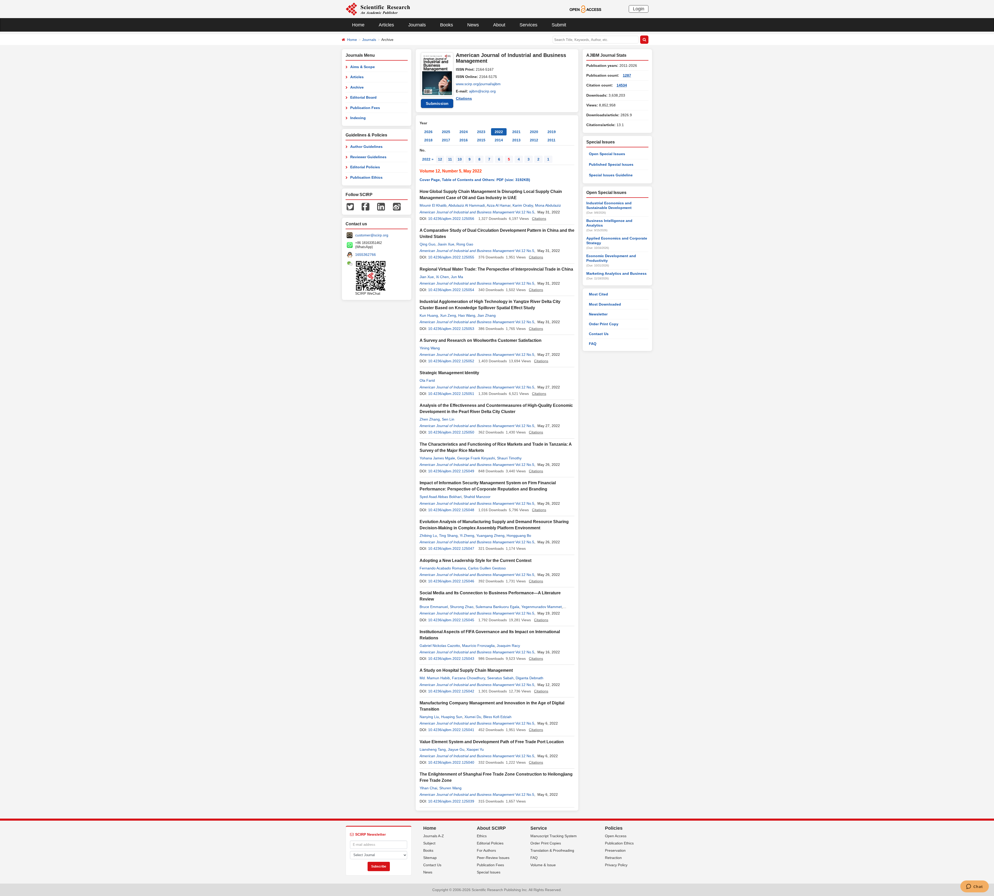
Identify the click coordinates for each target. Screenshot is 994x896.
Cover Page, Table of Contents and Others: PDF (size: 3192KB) (475, 180)
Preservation (615, 850)
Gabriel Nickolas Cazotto (440, 646)
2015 (481, 140)
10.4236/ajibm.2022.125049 (451, 471)
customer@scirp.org (371, 235)
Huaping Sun (451, 717)
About (499, 24)
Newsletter (598, 314)
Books (446, 24)
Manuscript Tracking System (553, 836)
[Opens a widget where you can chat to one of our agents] (974, 886)
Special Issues (488, 872)
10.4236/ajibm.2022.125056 (451, 218)
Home (358, 24)
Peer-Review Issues (493, 858)
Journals (417, 24)
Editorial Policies (365, 167)
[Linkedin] (381, 206)
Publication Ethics (366, 177)
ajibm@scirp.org (482, 91)
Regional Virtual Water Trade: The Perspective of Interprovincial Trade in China (496, 269)
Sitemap (430, 858)
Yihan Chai (428, 788)
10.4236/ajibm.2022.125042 (451, 691)
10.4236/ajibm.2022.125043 (451, 658)
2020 (534, 132)
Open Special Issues (607, 154)
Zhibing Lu (428, 535)
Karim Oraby (523, 205)
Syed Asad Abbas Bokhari (441, 497)
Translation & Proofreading (552, 850)
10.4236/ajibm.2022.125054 (451, 290)
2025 (446, 132)
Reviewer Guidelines (368, 157)
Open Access (615, 836)
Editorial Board (363, 97)
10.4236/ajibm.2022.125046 (451, 581)
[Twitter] (350, 206)
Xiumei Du (472, 717)
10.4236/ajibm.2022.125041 (451, 730)
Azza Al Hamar (498, 205)
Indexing (358, 118)
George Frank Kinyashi (476, 458)
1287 (627, 75)
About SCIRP (491, 828)
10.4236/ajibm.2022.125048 (451, 510)
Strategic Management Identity (449, 373)
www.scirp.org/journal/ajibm (478, 84)
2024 (463, 132)
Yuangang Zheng (490, 535)
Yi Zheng (467, 535)
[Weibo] (397, 206)
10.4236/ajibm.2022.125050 (451, 432)
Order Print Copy (603, 324)
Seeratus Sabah (500, 678)
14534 (622, 85)
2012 (534, 140)
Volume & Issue (543, 865)
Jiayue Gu (456, 749)
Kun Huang (429, 315)
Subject (429, 843)
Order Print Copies (545, 843)
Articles (386, 24)
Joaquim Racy (508, 646)
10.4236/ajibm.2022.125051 (451, 394)
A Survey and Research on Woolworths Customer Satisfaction (481, 340)
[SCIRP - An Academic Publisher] (378, 9)
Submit (559, 24)
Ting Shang (448, 535)
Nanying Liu (429, 717)
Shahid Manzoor (477, 497)
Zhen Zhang (430, 419)
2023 (481, 132)
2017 (446, 140)
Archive (357, 87)
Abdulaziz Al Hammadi (466, 205)
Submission (437, 103)
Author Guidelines (366, 146)
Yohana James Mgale (437, 458)
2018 (428, 140)
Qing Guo (427, 244)
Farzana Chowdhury (468, 678)
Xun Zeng (448, 315)
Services (528, 24)
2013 (516, 140)
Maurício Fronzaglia (478, 646)
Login (638, 8)
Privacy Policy (616, 865)
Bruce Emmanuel (434, 607)
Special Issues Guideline (611, 175)
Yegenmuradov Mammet (541, 607)
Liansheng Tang (433, 749)
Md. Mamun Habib (435, 678)
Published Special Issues (611, 164)
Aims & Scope (362, 67)
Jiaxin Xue (445, 244)
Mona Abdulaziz (548, 205)
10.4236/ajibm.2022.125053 (451, 329)
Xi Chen (442, 277)
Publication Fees (365, 108)
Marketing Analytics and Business (616, 273)
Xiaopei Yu (475, 749)
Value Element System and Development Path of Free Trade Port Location (492, 742)
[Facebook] (365, 206)
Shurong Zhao (461, 607)
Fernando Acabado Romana (443, 568)
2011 (551, 140)
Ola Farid (427, 380)
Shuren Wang (450, 788)
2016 (463, 140)
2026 (428, 132)
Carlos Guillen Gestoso (487, 568)
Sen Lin (448, 419)
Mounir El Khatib (433, 205)
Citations (464, 98)
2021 (516, 132)
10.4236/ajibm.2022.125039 (451, 801)
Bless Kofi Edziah (497, 717)
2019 (551, 132)
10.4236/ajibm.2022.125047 (451, 548)
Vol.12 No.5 (524, 212)
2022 (499, 132)
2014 (499, 140)
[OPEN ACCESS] (585, 9)
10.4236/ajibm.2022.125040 (451, 762)
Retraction (613, 858)
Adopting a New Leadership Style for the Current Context (475, 560)
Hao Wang (466, 315)
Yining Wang (430, 348)
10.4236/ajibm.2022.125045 (451, 620)
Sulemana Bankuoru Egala (497, 607)
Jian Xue (427, 277)
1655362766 (365, 254)
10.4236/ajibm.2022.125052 (451, 361)
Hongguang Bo (519, 535)
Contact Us (599, 334)
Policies (614, 828)
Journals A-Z (433, 836)
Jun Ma (457, 277)
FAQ (592, 344)
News (473, 24)
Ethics (482, 836)
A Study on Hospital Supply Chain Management (466, 670)
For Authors (486, 850)
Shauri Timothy (509, 458)
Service (538, 828)
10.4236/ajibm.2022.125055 (451, 257)
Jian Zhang (486, 315)
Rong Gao (464, 244)
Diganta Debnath (529, 678)
